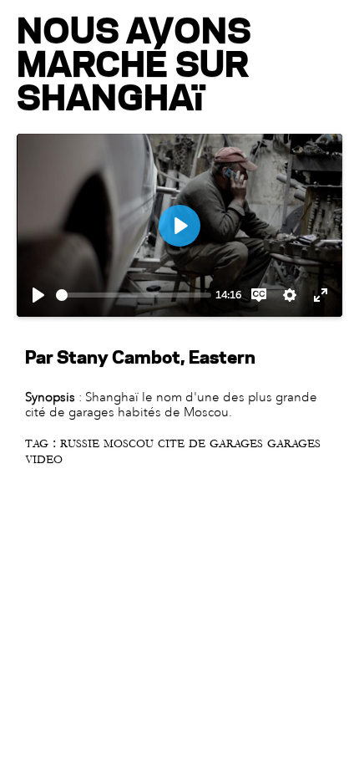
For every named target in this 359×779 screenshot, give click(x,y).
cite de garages (212, 443)
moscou (131, 443)
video (44, 459)
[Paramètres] (289, 295)
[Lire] (38, 295)
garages (294, 443)
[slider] (133, 295)
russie (82, 443)
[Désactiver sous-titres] (258, 295)
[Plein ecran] (320, 295)
